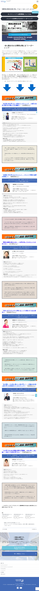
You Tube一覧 (3, 568)
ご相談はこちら (20, 553)
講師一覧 (2, 563)
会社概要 (2, 572)
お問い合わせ (3, 574)
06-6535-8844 (19, 548)
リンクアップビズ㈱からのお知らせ (15, 524)
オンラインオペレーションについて (7, 566)
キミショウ (18, 522)
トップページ (3, 570)
